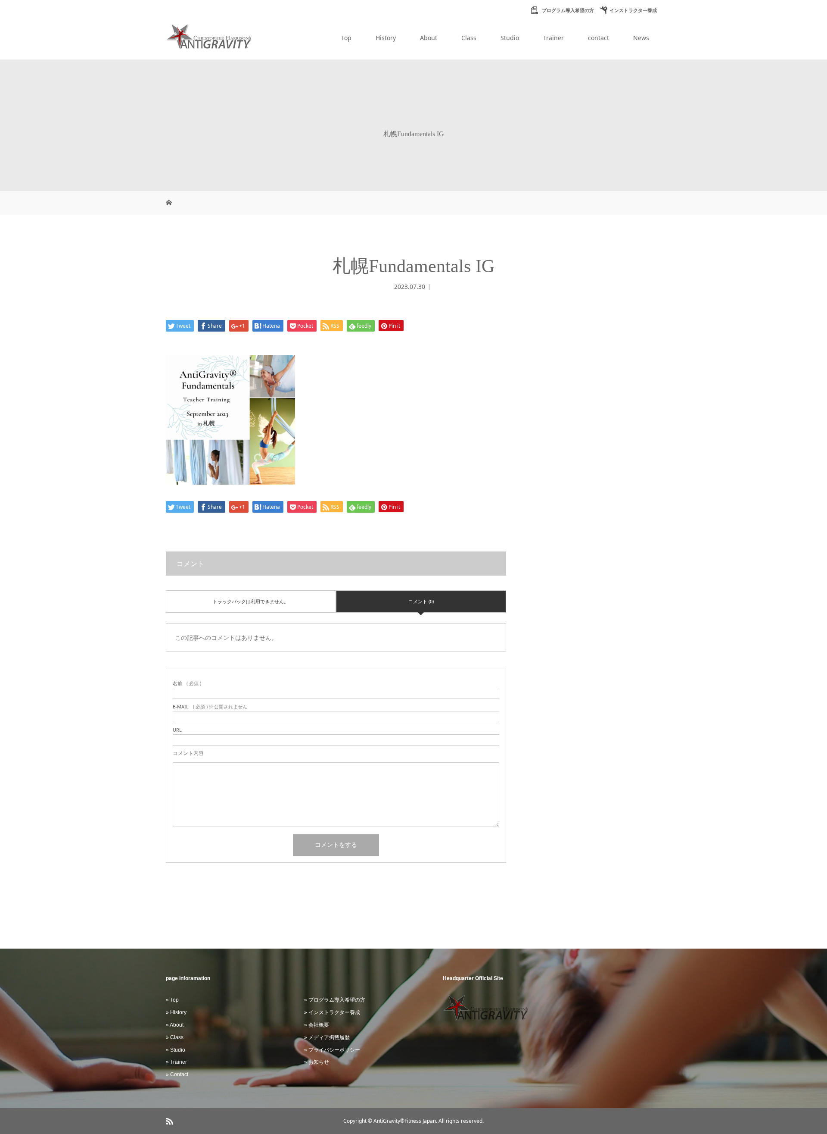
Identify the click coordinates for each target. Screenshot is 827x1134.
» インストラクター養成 (332, 1012)
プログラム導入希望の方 (567, 10)
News (641, 38)
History (386, 38)
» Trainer (176, 1062)
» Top (172, 1000)
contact (598, 38)
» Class (174, 1037)
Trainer (553, 38)
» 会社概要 (316, 1025)
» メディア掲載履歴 (327, 1037)
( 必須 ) (187, 683)
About (428, 38)
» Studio (175, 1050)
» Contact (177, 1074)
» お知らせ (316, 1062)
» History (176, 1012)
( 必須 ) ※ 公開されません (210, 706)
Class (468, 38)
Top (346, 38)
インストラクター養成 (633, 10)
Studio (510, 38)
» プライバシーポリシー (332, 1050)
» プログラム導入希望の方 (334, 1000)
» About (174, 1025)
